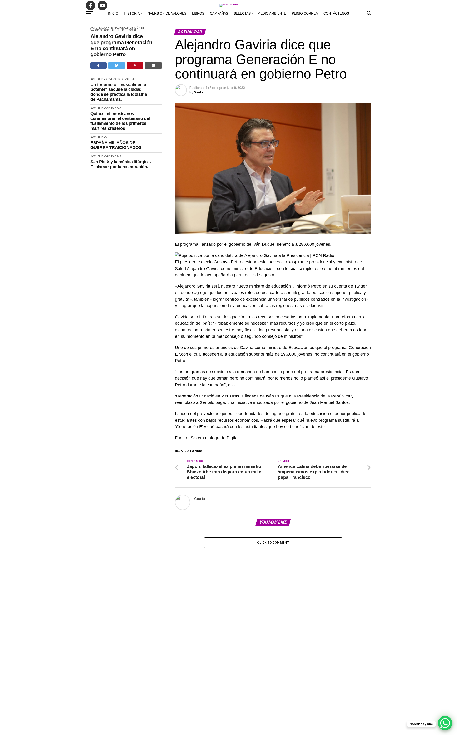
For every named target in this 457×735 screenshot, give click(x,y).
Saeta (198, 92)
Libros (198, 13)
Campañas (219, 13)
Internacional (117, 27)
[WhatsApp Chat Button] (445, 723)
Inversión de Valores (166, 13)
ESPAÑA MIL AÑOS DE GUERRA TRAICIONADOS (115, 145)
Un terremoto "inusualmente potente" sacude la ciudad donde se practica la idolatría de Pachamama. (118, 92)
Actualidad (98, 27)
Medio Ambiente (272, 13)
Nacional (108, 30)
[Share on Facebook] (98, 65)
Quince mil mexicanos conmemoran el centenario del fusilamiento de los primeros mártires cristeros (120, 121)
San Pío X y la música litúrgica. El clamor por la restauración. (120, 164)
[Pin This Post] (135, 65)
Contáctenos (336, 13)
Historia (132, 13)
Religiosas (114, 108)
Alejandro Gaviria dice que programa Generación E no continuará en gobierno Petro (121, 45)
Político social (126, 30)
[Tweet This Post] (116, 65)
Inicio (113, 13)
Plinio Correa (305, 13)
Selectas (242, 13)
